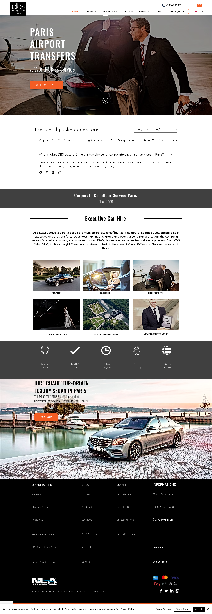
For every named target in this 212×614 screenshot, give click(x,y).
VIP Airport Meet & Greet (44, 547)
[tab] (56, 140)
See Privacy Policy (125, 609)
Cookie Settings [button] (163, 609)
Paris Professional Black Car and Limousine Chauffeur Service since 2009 (68, 591)
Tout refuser (182, 609)
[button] (41, 172)
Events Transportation (43, 534)
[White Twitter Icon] (166, 591)
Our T (84, 494)
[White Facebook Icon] (161, 591)
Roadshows (37, 519)
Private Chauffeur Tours (43, 562)
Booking (86, 561)
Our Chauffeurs (88, 507)
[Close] (208, 609)
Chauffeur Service (41, 507)
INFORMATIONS (164, 484)
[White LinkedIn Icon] (171, 591)
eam (89, 494)
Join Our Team (160, 561)
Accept (198, 609)
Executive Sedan (125, 507)
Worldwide (87, 547)
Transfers (36, 494)
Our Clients (86, 519)
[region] (56, 275)
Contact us (158, 547)
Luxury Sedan (124, 494)
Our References (89, 534)
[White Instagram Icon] (177, 591)
